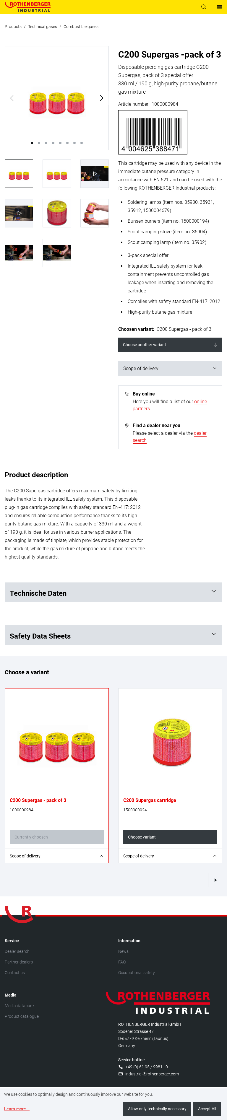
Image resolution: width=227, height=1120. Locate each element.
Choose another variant (144, 344)
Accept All (207, 1108)
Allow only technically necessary (157, 1108)
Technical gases (42, 26)
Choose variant (142, 837)
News (123, 951)
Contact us (15, 972)
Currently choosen (31, 837)
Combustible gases (81, 26)
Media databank (20, 1005)
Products (13, 26)
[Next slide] (102, 98)
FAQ (122, 962)
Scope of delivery (140, 368)
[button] (31, 142)
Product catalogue (22, 1016)
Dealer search (17, 951)
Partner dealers (19, 962)
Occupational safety (136, 972)
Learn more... (17, 1108)
